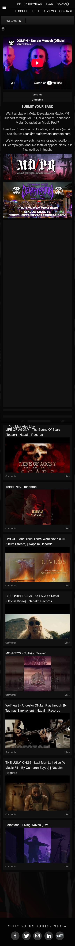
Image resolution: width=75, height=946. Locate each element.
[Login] (67, 3)
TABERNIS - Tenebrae (21, 486)
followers (13, 20)
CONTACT (66, 11)
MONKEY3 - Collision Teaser (25, 653)
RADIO (61, 4)
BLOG (49, 4)
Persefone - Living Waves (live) (27, 824)
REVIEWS (49, 11)
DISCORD (21, 11)
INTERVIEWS (33, 4)
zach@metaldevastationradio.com (47, 133)
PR (19, 4)
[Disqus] (37, 268)
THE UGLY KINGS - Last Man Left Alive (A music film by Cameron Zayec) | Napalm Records (35, 767)
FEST (35, 11)
